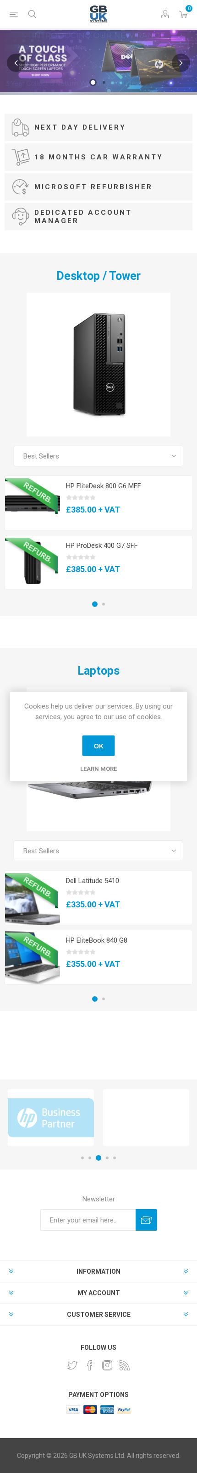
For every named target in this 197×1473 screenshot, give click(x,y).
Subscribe (146, 1220)
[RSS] (124, 1365)
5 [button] (114, 1158)
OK (99, 745)
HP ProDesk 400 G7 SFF (102, 545)
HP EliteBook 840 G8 (96, 940)
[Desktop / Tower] (98, 364)
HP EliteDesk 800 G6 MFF (103, 486)
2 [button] (104, 82)
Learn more (98, 768)
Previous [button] (16, 63)
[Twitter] (72, 1365)
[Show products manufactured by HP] (51, 1117)
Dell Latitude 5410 (92, 881)
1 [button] (93, 82)
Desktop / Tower (98, 276)
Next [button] (181, 63)
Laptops (98, 670)
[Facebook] (89, 1365)
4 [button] (107, 1158)
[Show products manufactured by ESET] (146, 1117)
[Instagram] (107, 1365)
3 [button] (98, 1158)
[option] (98, 61)
